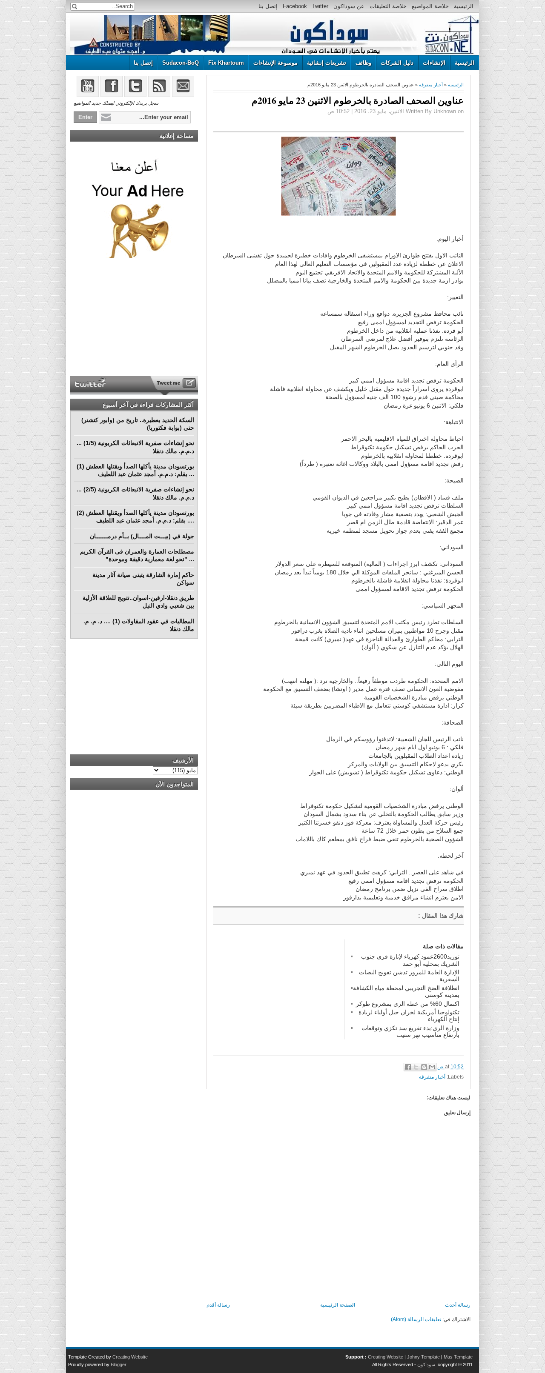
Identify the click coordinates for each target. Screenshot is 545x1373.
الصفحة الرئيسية (337, 1305)
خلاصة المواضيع (430, 6)
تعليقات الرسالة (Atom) (416, 1319)
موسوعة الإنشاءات (275, 63)
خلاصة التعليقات (388, 6)
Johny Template (423, 1356)
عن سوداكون (348, 6)
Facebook (295, 6)
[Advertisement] (277, 992)
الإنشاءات (434, 63)
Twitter (320, 6)
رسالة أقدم (218, 1305)
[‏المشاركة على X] (416, 1067)
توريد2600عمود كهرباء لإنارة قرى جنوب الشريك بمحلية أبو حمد (410, 960)
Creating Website (385, 1356)
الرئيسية (463, 6)
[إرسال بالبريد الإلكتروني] (432, 1067)
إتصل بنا (268, 6)
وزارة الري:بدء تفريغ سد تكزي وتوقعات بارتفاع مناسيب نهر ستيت (410, 1031)
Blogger (118, 1364)
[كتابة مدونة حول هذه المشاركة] (424, 1067)
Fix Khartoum (226, 63)
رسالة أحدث (457, 1305)
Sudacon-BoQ (180, 63)
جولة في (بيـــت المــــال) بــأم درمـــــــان (142, 536)
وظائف (363, 63)
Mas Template (458, 1356)
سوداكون (426, 1364)
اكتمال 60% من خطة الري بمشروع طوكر (407, 1003)
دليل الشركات (397, 63)
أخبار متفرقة (431, 84)
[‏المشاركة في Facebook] (408, 1067)
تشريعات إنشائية (326, 63)
